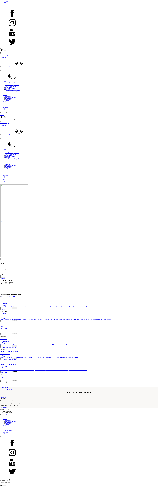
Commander (2, 69)
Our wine (5, 95)
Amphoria (7, 100)
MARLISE (3, 313)
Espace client (5, 1)
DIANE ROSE (4, 326)
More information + (4, 407)
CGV (15, 477)
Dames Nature (8, 99)
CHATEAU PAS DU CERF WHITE (9, 364)
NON (4, 485)
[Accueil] (12, 80)
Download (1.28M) (4, 291)
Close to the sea (8, 89)
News (4, 426)
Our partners (2, 477)
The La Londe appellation (10, 92)
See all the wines (3, 278)
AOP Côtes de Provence (5, 303)
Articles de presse (8, 430)
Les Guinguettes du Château (7, 389)
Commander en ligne (4, 55)
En (2, 6)
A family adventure (9, 83)
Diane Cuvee (8, 96)
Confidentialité (11, 477)
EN (2, 5)
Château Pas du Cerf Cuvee (10, 97)
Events (6, 428)
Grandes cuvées (8, 98)
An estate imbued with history (11, 82)
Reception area (6, 101)
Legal (7, 477)
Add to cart (3, 277)
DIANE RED (3, 339)
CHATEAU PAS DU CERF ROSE (9, 351)
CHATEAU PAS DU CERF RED (8, 301)
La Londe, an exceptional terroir (9, 88)
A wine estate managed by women (12, 85)
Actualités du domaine (4, 387)
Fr (0, 6)
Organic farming (8, 87)
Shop (4, 3)
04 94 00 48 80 (5, 414)
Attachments (5, 286)
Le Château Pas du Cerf (7, 81)
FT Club (2, 289)
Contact (4, 2)
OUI (1, 485)
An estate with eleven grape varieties (12, 90)
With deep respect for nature (10, 86)
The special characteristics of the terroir (13, 91)
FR (1, 5)
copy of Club (3, 377)
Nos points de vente (4, 57)
